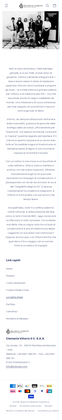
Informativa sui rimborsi (48, 411)
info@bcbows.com (16, 366)
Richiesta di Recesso (17, 319)
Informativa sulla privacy (30, 406)
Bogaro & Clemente (29, 402)
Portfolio (10, 304)
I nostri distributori (15, 283)
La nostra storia (14, 297)
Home (9, 269)
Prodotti (10, 276)
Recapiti (48, 406)
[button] (6, 5)
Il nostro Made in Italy (17, 290)
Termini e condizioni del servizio (20, 411)
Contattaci (11, 311)
